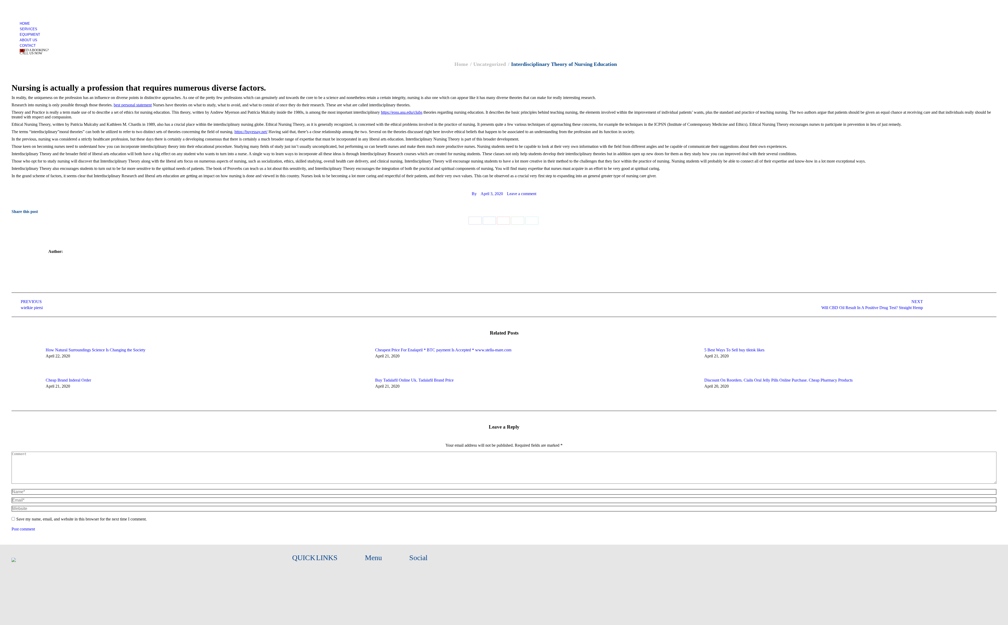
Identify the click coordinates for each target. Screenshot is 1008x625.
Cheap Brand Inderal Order (68, 380)
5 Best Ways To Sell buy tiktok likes (734, 350)
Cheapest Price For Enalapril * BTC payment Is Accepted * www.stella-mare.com (443, 350)
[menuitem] (25, 23)
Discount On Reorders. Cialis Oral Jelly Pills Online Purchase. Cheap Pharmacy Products (778, 380)
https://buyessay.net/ (250, 131)
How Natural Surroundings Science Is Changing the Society (95, 350)
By (474, 193)
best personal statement (133, 105)
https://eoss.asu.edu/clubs (401, 112)
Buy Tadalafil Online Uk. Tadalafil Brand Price (414, 380)
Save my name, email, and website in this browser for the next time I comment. (81, 519)
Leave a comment (521, 193)
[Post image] (26, 359)
